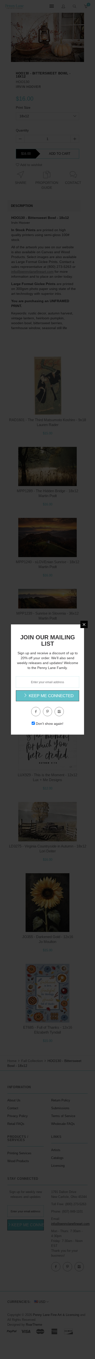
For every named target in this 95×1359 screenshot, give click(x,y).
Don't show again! (49, 724)
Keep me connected (51, 695)
